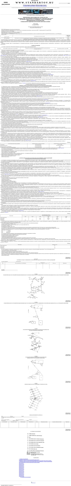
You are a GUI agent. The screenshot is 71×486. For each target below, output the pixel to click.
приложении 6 (21, 210)
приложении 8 (33, 80)
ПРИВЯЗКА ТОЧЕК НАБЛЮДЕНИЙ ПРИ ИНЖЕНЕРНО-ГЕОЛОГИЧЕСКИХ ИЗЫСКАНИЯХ (35, 460)
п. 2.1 (63, 100)
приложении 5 (40, 116)
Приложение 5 (21, 470)
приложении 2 (46, 99)
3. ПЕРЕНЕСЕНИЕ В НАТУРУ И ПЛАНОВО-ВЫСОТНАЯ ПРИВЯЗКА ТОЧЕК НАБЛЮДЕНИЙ (35, 461)
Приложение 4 (21, 468)
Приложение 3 (21, 466)
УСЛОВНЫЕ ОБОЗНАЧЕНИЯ (25, 477)
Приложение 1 (21, 463)
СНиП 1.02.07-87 (3, 55)
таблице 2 (6, 212)
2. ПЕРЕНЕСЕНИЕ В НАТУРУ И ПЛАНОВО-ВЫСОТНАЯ (29, 459)
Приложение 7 (21, 473)
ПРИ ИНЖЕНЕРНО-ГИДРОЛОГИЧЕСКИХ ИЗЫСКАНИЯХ (29, 462)
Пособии (24, 83)
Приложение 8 (21, 475)
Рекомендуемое (21, 464)
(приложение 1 (50, 74)
